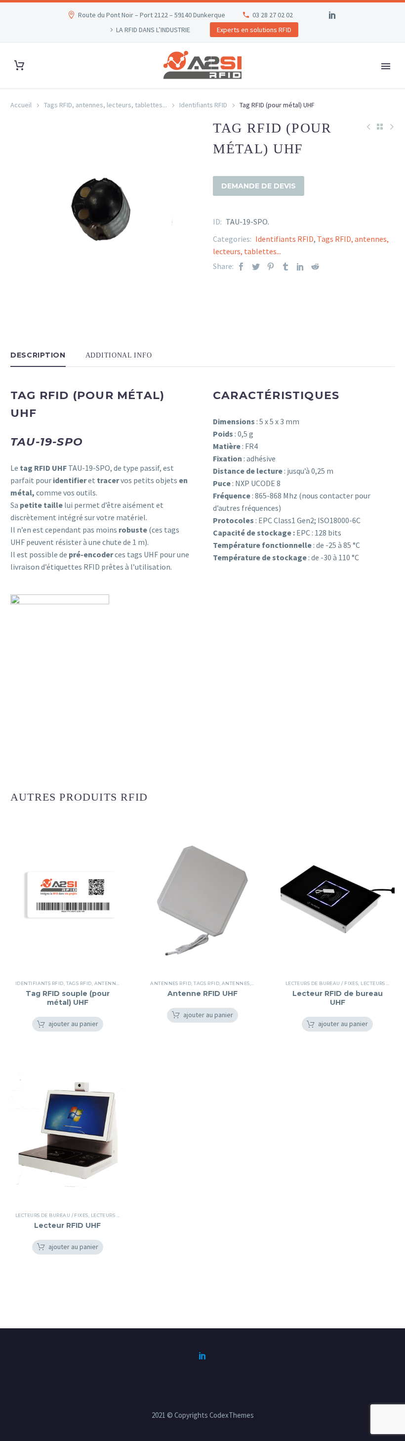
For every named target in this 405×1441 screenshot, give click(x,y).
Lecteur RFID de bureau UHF (337, 998)
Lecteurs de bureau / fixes (322, 983)
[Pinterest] (270, 266)
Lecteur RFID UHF (67, 1225)
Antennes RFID (170, 983)
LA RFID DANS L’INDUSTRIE (153, 29)
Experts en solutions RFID (254, 29)
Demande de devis (258, 185)
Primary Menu (386, 66)
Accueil (21, 104)
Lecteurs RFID (379, 983)
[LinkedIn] (332, 15)
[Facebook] (241, 266)
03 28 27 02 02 (272, 14)
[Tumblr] (285, 266)
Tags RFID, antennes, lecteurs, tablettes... (105, 104)
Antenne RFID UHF (202, 993)
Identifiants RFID (203, 104)
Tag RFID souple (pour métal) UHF (68, 998)
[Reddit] (315, 266)
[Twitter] (255, 266)
